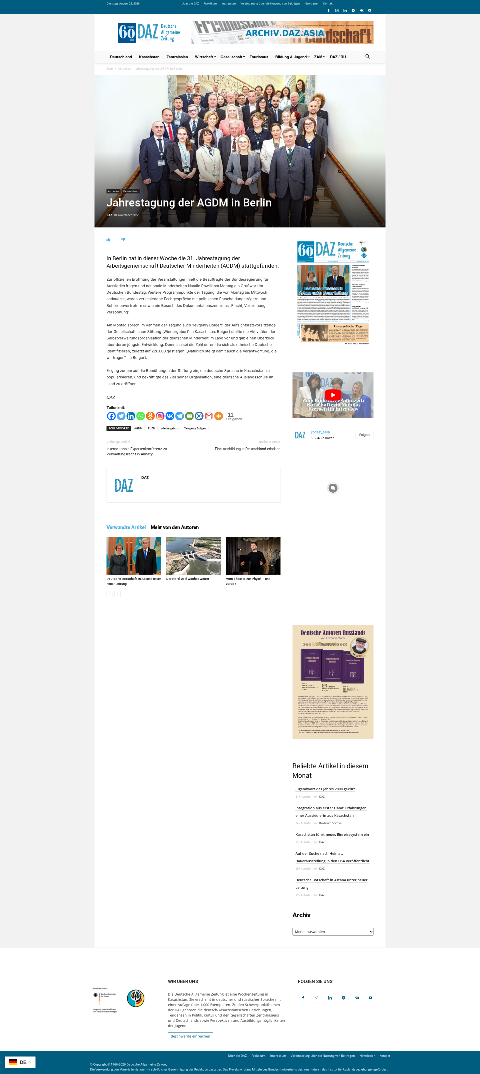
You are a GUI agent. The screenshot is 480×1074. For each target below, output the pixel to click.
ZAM (318, 56)
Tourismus (259, 56)
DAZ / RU (338, 56)
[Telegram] (353, 10)
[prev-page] (109, 594)
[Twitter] (121, 416)
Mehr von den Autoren (175, 527)
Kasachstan (149, 56)
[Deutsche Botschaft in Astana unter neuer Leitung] (133, 556)
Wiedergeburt (170, 428)
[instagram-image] (333, 486)
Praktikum (210, 3)
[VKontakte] (361, 10)
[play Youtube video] (333, 395)
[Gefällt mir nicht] (123, 239)
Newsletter (311, 3)
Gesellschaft (231, 56)
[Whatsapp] (140, 416)
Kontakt (328, 3)
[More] (218, 416)
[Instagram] (336, 10)
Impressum (229, 3)
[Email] (189, 416)
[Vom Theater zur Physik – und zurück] (253, 556)
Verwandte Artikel (126, 527)
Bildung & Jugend (291, 56)
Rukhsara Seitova (330, 823)
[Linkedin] (345, 10)
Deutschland (121, 56)
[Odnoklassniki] (150, 416)
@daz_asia (320, 432)
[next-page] (117, 594)
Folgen (364, 435)
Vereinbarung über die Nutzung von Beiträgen (270, 3)
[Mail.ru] (199, 416)
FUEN (151, 428)
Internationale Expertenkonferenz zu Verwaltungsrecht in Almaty (136, 451)
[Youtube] (370, 10)
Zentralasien (177, 56)
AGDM (138, 428)
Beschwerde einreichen (190, 1036)
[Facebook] (328, 10)
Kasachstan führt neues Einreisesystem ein (332, 834)
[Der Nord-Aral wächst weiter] (193, 556)
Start (109, 68)
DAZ (109, 215)
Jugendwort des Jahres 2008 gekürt (325, 789)
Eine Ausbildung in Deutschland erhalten (247, 449)
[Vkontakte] (170, 416)
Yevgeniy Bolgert (195, 428)
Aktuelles (124, 68)
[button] (368, 57)
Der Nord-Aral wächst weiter (187, 579)
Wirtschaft (204, 56)
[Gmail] (208, 416)
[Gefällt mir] (108, 239)
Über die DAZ (190, 3)
